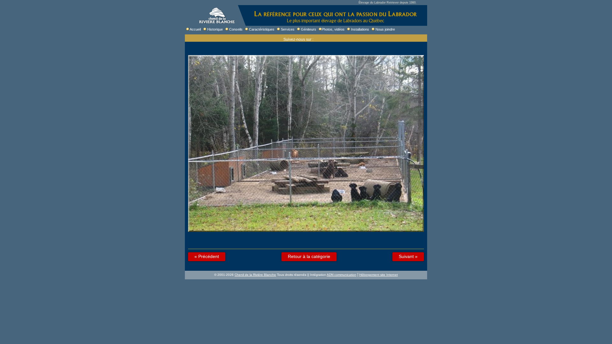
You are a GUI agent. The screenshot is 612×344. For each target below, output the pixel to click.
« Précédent (206, 256)
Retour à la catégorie (309, 256)
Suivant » (408, 256)
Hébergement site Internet (378, 274)
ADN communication (341, 274)
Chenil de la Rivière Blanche (255, 274)
